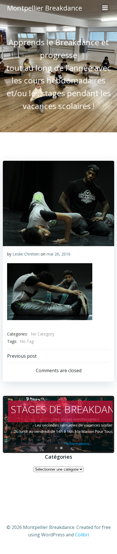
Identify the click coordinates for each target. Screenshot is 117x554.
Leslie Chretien (25, 254)
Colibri (82, 535)
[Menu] (105, 8)
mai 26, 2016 (58, 254)
